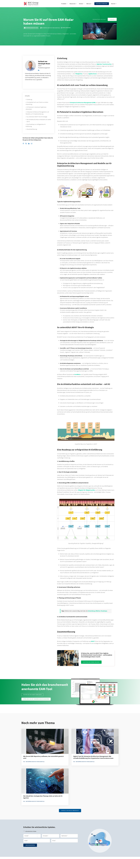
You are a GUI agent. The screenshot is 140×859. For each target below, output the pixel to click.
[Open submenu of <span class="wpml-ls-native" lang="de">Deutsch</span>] (116, 3)
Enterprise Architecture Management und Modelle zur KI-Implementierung (37, 113)
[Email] (31, 143)
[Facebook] (23, 143)
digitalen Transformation (104, 64)
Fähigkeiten (78, 74)
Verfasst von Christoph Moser (44, 62)
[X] (26, 143)
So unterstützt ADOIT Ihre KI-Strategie (37, 117)
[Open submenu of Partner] (83, 3)
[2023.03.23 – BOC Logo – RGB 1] (31, 1)
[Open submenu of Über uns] (91, 3)
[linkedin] (38, 70)
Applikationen (92, 74)
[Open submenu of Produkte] (66, 3)
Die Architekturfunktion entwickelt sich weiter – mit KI (38, 120)
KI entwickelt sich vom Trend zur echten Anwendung (37, 103)
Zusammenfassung (32, 129)
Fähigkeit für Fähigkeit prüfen (86, 490)
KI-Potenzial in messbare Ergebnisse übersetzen (36, 108)
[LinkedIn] (28, 143)
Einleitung (29, 99)
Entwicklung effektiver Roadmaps (97, 611)
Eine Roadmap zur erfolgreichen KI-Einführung (36, 125)
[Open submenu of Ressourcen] (76, 3)
